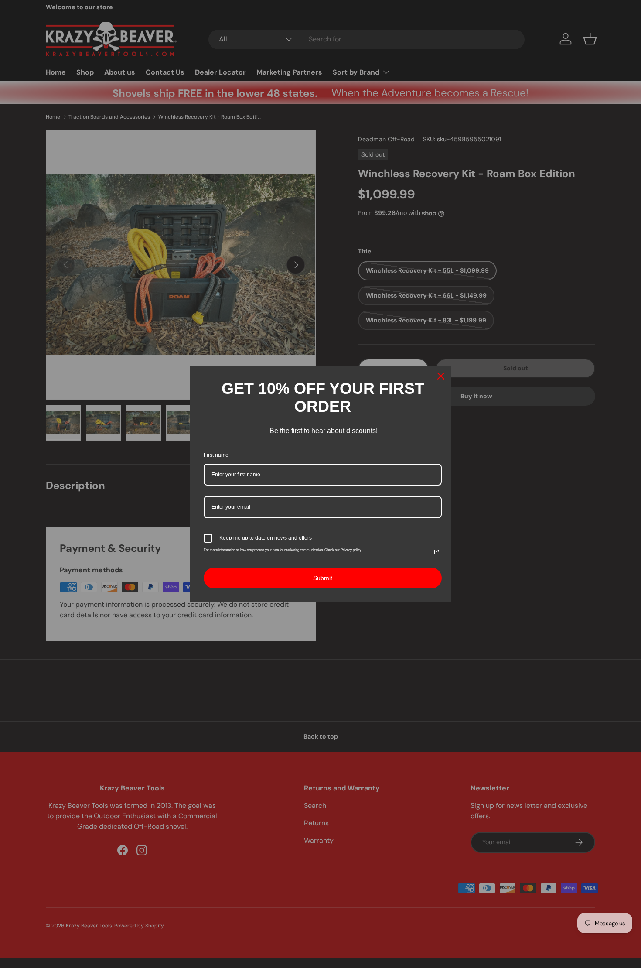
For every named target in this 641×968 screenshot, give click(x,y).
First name (216, 455)
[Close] (440, 376)
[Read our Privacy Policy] (436, 552)
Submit (322, 578)
